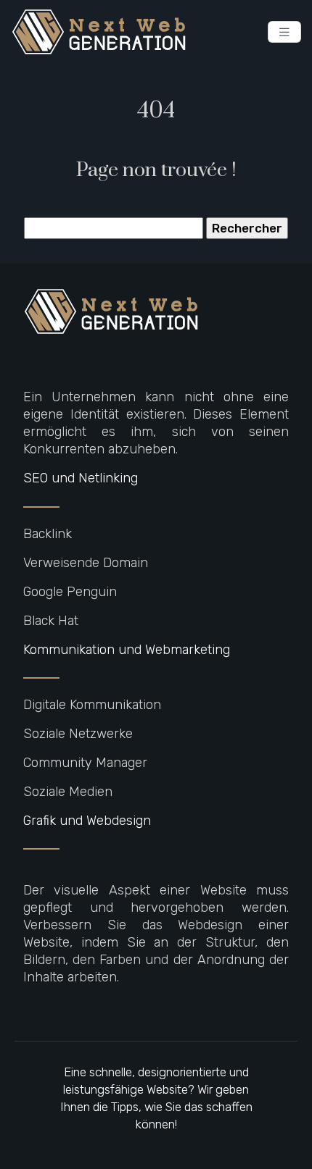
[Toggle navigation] (284, 32)
